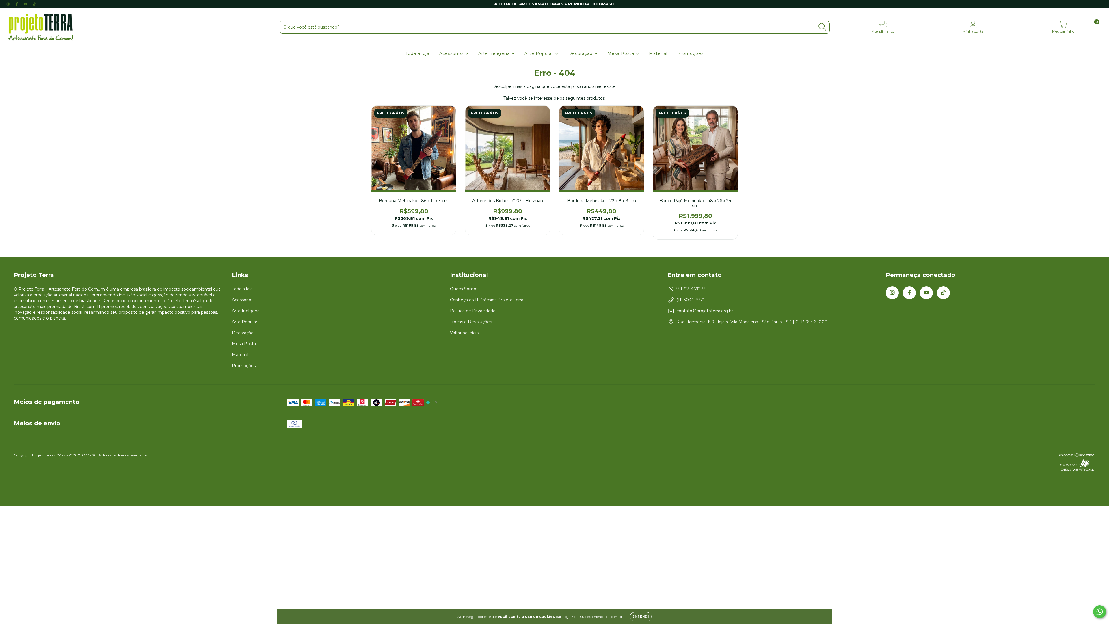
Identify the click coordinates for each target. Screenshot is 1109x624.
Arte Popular (539, 53)
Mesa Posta (621, 53)
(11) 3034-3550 (690, 299)
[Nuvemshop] (1077, 456)
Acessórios (452, 53)
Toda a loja (417, 53)
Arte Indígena (494, 53)
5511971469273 (691, 288)
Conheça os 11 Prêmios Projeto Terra (486, 299)
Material (658, 53)
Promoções (690, 53)
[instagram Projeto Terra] (8, 4)
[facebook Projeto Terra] (17, 4)
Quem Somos (464, 288)
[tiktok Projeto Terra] (34, 4)
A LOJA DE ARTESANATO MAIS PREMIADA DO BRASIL (554, 4)
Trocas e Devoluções (471, 321)
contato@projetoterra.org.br (704, 310)
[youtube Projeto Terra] (26, 4)
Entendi (640, 617)
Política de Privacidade (473, 310)
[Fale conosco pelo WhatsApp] (1099, 611)
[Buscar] (822, 27)
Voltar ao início (464, 332)
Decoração (581, 53)
